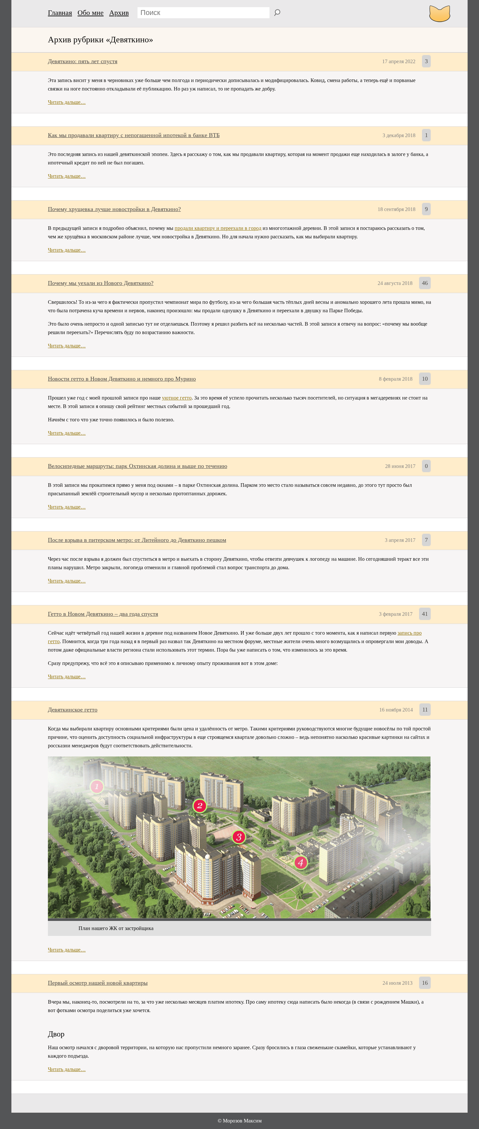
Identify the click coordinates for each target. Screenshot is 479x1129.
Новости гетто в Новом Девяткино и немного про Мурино (122, 378)
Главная (60, 12)
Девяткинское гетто (72, 709)
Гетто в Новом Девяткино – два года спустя (103, 614)
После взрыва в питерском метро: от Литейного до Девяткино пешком (137, 540)
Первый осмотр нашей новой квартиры (98, 983)
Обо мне (91, 12)
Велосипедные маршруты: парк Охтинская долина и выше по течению (137, 466)
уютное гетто (177, 398)
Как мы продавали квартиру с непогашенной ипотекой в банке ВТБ (134, 135)
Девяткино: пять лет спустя (82, 61)
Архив (119, 12)
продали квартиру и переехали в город (218, 228)
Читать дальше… (67, 102)
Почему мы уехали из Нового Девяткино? (100, 283)
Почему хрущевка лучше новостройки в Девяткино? (114, 209)
